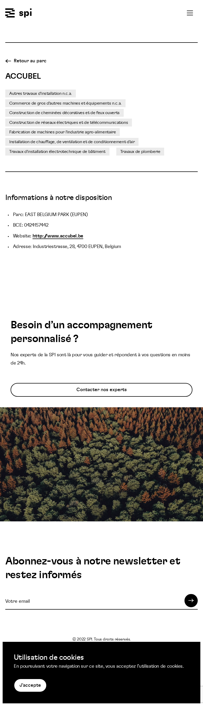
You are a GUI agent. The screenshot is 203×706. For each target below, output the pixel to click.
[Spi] (18, 13)
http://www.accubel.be (58, 236)
